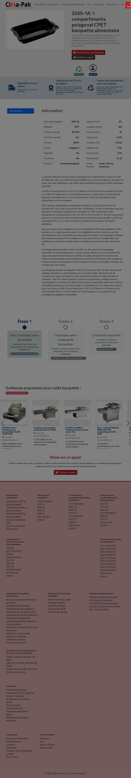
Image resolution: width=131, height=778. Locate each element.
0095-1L (41, 507)
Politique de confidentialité (19, 750)
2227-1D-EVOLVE (108, 557)
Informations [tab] (15, 111)
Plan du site (11, 756)
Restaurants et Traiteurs (18, 699)
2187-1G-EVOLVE (108, 548)
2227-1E (72, 506)
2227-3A (10, 560)
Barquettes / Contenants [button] (46, 4)
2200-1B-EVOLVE (108, 551)
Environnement (13, 741)
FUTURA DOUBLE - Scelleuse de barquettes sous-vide (77, 429)
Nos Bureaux (46, 747)
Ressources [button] (112, 4)
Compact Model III (57, 608)
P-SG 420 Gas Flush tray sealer (103, 603)
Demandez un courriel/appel (89, 52)
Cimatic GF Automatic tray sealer (105, 606)
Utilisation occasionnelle (18, 633)
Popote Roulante (14, 708)
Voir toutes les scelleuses (16, 393)
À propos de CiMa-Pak (17, 738)
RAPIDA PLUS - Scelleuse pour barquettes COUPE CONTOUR (11, 430)
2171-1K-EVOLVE (108, 545)
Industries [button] (98, 4)
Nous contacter (47, 744)
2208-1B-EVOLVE (108, 554)
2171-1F (72, 519)
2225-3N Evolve (13, 569)
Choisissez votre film (105, 349)
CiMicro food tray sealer (59, 599)
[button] (3, 423)
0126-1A (41, 510)
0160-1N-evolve (44, 501)
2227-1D (73, 509)
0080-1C (41, 513)
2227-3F (10, 548)
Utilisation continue (15, 639)
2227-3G (10, 566)
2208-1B (72, 522)
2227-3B (10, 563)
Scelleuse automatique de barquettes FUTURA (45, 428)
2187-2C (104, 509)
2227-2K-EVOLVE (108, 513)
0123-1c (41, 504)
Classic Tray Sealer (56, 605)
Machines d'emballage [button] (73, 4)
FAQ (42, 741)
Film (89, 4)
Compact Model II (56, 602)
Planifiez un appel (85, 57)
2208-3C (10, 554)
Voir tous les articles (16, 642)
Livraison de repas (15, 696)
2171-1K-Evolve (76, 503)
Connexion (11, 747)
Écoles (9, 702)
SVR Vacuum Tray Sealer (100, 600)
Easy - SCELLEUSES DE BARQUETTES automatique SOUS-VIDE (108, 430)
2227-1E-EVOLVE (108, 561)
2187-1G (73, 513)
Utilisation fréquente (16, 636)
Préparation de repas (16, 689)
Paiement (44, 738)
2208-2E (104, 516)
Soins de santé (13, 705)
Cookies (10, 753)
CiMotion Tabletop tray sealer (103, 597)
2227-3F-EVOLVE (14, 551)
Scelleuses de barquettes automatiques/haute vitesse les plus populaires (21, 621)
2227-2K (104, 503)
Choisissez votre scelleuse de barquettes (67, 358)
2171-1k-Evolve (76, 516)
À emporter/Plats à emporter (20, 692)
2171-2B (104, 506)
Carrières (10, 744)
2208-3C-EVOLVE (14, 557)
